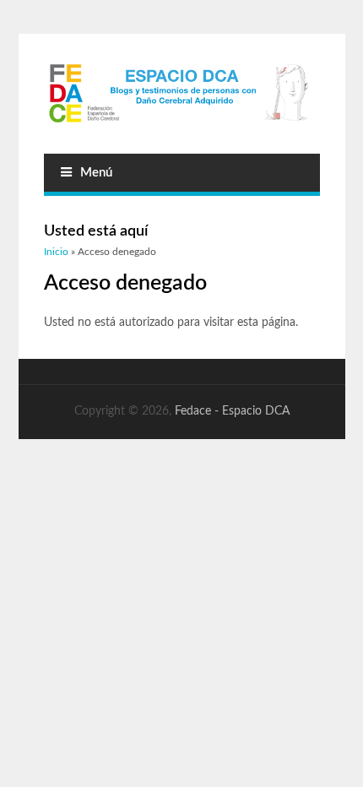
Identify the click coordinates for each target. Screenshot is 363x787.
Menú (96, 172)
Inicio (56, 252)
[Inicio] (182, 93)
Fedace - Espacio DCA (232, 411)
